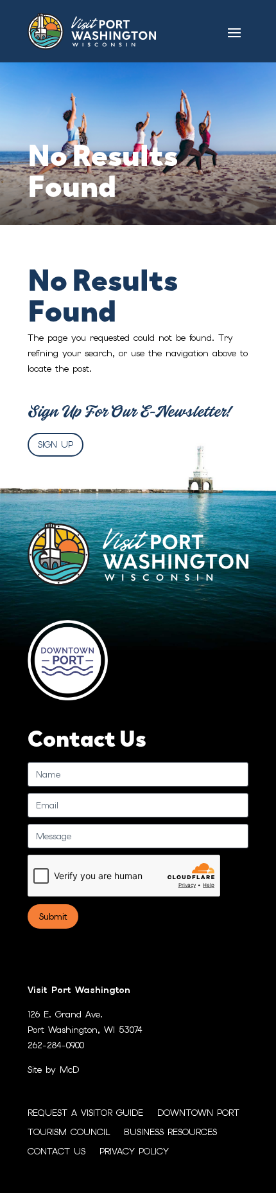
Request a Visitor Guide (85, 1113)
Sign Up (55, 444)
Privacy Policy (134, 1152)
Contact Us (56, 1152)
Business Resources (170, 1132)
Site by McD (53, 1069)
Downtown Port (198, 1113)
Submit (53, 916)
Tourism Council (69, 1132)
